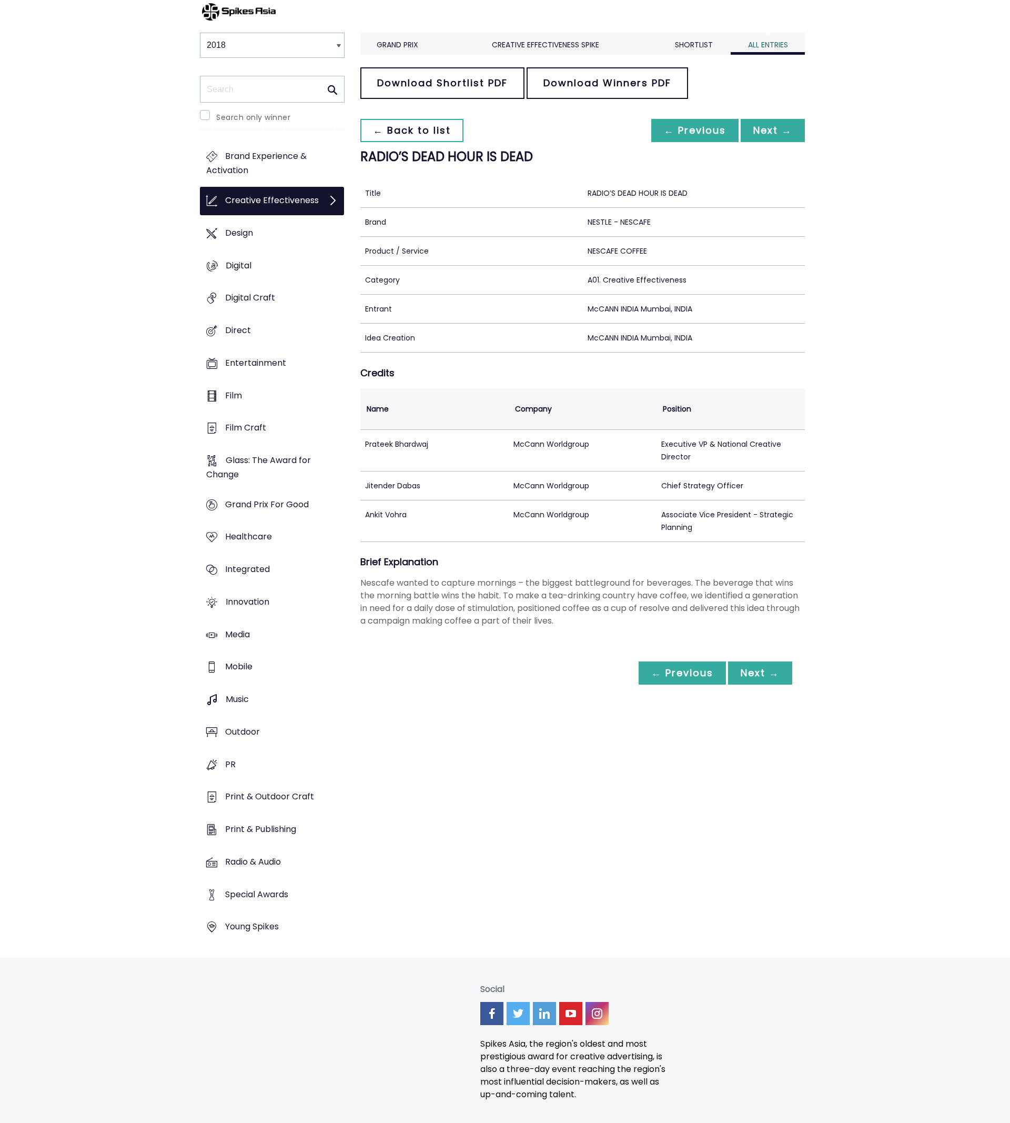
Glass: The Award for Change (258, 467)
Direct (238, 330)
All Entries (768, 44)
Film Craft (245, 428)
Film (233, 395)
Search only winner (253, 117)
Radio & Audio (253, 862)
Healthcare (248, 537)
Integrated (247, 570)
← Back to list (412, 130)
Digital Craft (250, 298)
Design (239, 233)
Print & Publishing (260, 829)
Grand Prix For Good (267, 504)
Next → (772, 130)
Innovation (247, 602)
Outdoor (242, 732)
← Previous (695, 130)
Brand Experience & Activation (256, 164)
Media (237, 634)
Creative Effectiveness (272, 201)
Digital (238, 265)
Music (237, 700)
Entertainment (255, 363)
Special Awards (256, 894)
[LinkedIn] (544, 1013)
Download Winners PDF (607, 82)
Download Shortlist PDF (442, 82)
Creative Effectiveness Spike (545, 44)
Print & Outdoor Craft (269, 797)
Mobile (238, 667)
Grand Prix (397, 44)
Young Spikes (252, 927)
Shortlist (694, 44)
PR (230, 764)
